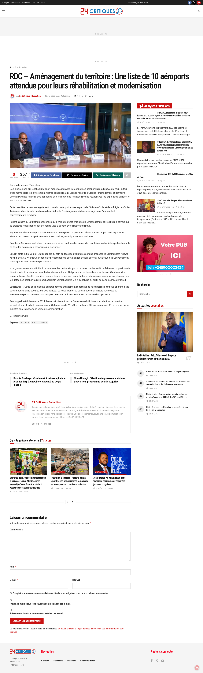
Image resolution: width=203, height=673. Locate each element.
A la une (25, 323)
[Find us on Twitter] (194, 2)
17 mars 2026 (58, 488)
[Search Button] (199, 11)
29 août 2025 (100, 488)
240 (27, 492)
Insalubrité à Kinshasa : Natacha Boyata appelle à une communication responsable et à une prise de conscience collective (69, 481)
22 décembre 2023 (146, 181)
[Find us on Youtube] (199, 2)
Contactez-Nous (38, 3)
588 (163, 122)
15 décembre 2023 (166, 207)
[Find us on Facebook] (190, 2)
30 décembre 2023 (146, 122)
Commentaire (17, 529)
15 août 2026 (16, 492)
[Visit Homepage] (101, 11)
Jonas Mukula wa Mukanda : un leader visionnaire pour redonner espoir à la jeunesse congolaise (109, 481)
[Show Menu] (3, 11)
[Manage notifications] (197, 667)
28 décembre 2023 (166, 155)
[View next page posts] (73, 502)
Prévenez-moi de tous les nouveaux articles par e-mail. (37, 613)
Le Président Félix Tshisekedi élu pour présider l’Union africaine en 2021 (156, 357)
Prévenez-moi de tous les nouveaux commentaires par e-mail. (40, 604)
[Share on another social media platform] (127, 175)
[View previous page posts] (67, 502)
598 (183, 155)
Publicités (26, 3)
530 (183, 207)
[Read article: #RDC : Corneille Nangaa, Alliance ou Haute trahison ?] (146, 205)
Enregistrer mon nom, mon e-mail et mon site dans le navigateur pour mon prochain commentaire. (61, 593)
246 (111, 488)
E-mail (14, 579)
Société (43, 323)
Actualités (23, 67)
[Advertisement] (101, 24)
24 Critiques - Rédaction (30, 96)
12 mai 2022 (50, 96)
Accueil (13, 67)
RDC (34, 323)
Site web (76, 580)
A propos (5, 3)
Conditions (15, 3)
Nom (13, 566)
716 (163, 181)
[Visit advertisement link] (165, 253)
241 (69, 488)
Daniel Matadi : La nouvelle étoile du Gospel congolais (167, 371)
